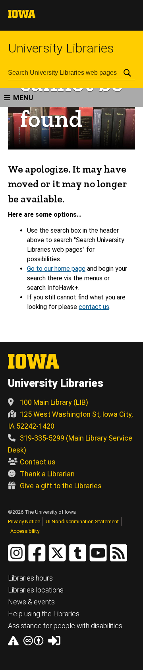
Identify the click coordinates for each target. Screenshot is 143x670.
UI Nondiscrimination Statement (82, 521)
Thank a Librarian (47, 474)
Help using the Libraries (43, 614)
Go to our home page (56, 268)
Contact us (38, 462)
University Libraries (61, 48)
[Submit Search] (127, 73)
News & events (31, 602)
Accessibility (24, 531)
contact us (94, 307)
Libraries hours (30, 578)
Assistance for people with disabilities (65, 625)
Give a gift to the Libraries (61, 486)
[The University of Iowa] (21, 15)
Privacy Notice (24, 521)
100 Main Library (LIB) (54, 402)
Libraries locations (36, 590)
